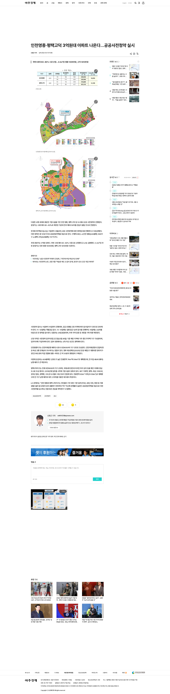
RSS (123, 672)
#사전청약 (47, 396)
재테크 (60, 3)
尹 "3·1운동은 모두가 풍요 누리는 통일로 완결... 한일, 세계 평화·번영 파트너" (66, 621)
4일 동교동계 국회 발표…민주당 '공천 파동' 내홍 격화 (41, 621)
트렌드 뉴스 (114, 61)
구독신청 (37, 672)
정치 (73, 3)
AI (47, 3)
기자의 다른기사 (54, 427)
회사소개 (27, 672)
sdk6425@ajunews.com (65, 416)
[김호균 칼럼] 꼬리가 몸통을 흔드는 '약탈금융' (125, 186)
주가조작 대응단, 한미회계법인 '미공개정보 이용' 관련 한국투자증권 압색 (70, 420)
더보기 (119, 314)
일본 (131, 283)
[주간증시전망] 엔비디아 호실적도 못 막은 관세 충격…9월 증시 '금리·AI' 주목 (125, 220)
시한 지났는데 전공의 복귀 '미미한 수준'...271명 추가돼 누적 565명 (41, 599)
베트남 (137, 283)
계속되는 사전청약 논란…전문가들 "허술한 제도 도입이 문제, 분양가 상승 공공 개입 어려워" (63, 262)
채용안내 (47, 672)
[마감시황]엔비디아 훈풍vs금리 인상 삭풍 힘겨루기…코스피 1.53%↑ (70, 423)
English (125, 3)
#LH (55, 396)
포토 (95, 3)
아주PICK (113, 233)
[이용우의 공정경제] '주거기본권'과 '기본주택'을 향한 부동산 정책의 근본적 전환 (125, 195)
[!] (138, 61)
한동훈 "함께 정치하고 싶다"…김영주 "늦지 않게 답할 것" (92, 599)
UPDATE (134, 177)
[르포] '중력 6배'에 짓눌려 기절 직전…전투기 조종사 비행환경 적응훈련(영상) (66, 599)
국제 (89, 3)
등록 (97, 479)
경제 (67, 3)
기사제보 (56, 672)
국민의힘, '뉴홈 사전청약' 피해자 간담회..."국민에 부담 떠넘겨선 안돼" (56, 259)
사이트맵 (115, 672)
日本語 (130, 3)
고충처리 (105, 672)
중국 (41, 3)
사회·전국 (81, 3)
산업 (52, 3)
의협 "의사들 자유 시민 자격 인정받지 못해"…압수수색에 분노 (92, 621)
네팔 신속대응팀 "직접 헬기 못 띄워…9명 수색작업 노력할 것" (125, 203)
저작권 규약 (94, 672)
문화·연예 (104, 3)
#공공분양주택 (37, 396)
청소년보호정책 (82, 672)
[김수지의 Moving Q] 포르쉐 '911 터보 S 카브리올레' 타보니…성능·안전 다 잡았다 (125, 212)
